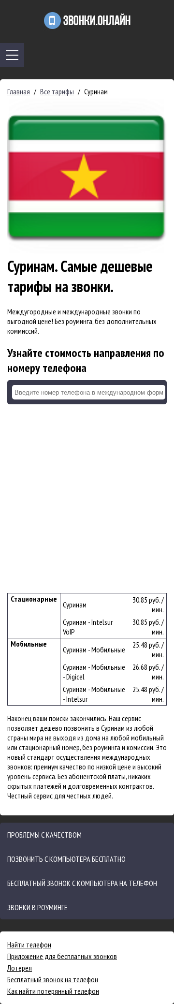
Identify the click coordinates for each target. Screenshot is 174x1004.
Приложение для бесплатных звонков (62, 956)
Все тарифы (57, 91)
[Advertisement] (87, 499)
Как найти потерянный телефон (53, 991)
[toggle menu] (12, 55)
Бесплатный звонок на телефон (52, 979)
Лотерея (19, 968)
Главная (18, 91)
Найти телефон (29, 944)
